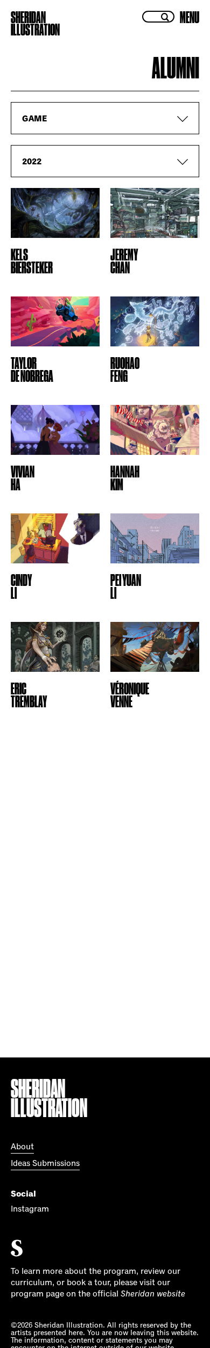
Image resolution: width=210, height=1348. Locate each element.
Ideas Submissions (45, 1163)
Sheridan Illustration (35, 23)
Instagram (30, 1209)
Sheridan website (153, 1294)
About (22, 1147)
